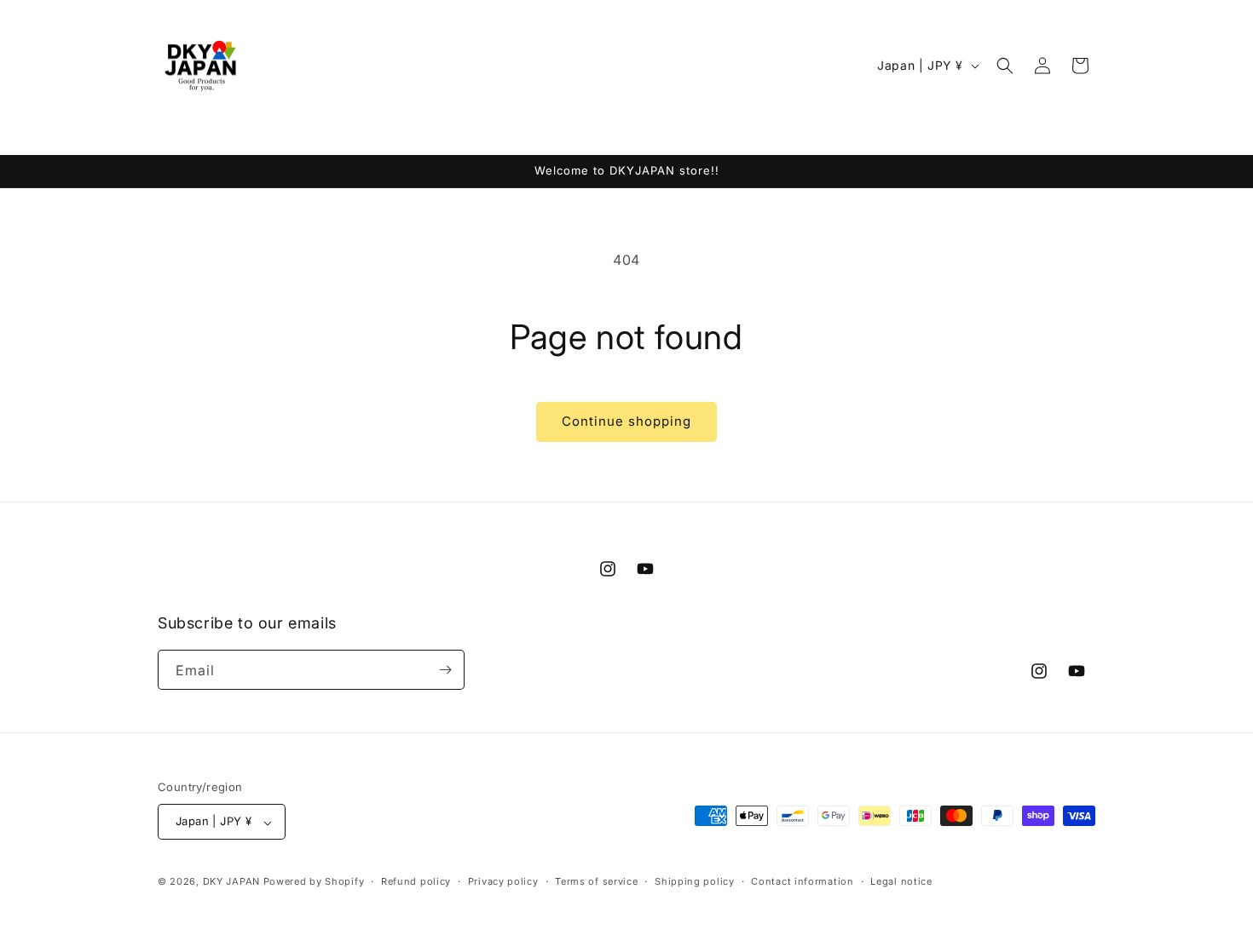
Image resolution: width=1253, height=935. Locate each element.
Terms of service (596, 881)
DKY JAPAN (231, 882)
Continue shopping (626, 421)
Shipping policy (695, 881)
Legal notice (901, 881)
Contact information (802, 881)
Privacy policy (503, 881)
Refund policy (416, 881)
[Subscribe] (445, 670)
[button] (1005, 65)
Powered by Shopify (314, 882)
